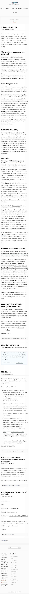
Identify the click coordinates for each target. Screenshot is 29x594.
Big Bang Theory (5, 278)
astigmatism (19, 101)
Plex (8, 329)
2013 (4, 338)
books (6, 338)
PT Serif (15, 111)
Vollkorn (3, 111)
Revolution (10, 284)
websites (23, 436)
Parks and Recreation (6, 286)
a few (16, 436)
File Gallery (6, 404)
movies (12, 338)
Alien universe (16, 205)
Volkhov (8, 111)
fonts (9, 338)
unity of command (17, 451)
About (15, 12)
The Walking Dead (20, 280)
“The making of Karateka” (8, 183)
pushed (13, 436)
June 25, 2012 (19, 362)
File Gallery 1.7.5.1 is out (10, 345)
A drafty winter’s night (9, 27)
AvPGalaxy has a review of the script (15, 228)
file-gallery (18, 347)
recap (24, 338)
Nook (21, 149)
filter (9, 485)
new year (16, 338)
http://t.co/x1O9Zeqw (17, 357)
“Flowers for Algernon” (16, 161)
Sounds (25, 8)
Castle (12, 276)
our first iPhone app (13, 434)
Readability (14, 135)
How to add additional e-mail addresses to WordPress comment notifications (13, 459)
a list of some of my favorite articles (10, 151)
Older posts (4, 540)
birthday (4, 534)
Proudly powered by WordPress (14, 592)
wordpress (25, 347)
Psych (16, 276)
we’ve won (14, 431)
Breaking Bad (10, 292)
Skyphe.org (14, 3)
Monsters (12, 313)
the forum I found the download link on (14, 214)
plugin (21, 347)
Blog (1, 8)
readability (20, 338)
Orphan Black (20, 263)
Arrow (25, 276)
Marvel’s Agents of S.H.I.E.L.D (15, 267)
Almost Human (17, 272)
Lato (14, 122)
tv (25, 338)
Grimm (3, 280)
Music (7, 8)
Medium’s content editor (19, 78)
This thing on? (6, 372)
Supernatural (22, 278)
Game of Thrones (9, 280)
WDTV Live (21, 327)
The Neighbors (15, 278)
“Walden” (3, 234)
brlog (9, 451)
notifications (12, 485)
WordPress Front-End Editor (8, 59)
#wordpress (5, 359)
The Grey (21, 311)
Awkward (21, 276)
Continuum (4, 282)
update (23, 451)
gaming (12, 451)
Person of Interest (5, 276)
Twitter (24, 36)
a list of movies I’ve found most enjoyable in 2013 (14, 253)
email (6, 485)
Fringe (3, 292)
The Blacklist (17, 265)
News (13, 29)
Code (12, 8)
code (15, 347)
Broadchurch (13, 263)
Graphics (19, 8)
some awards (20, 431)
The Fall (7, 263)
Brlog (4, 431)
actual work (5, 451)
